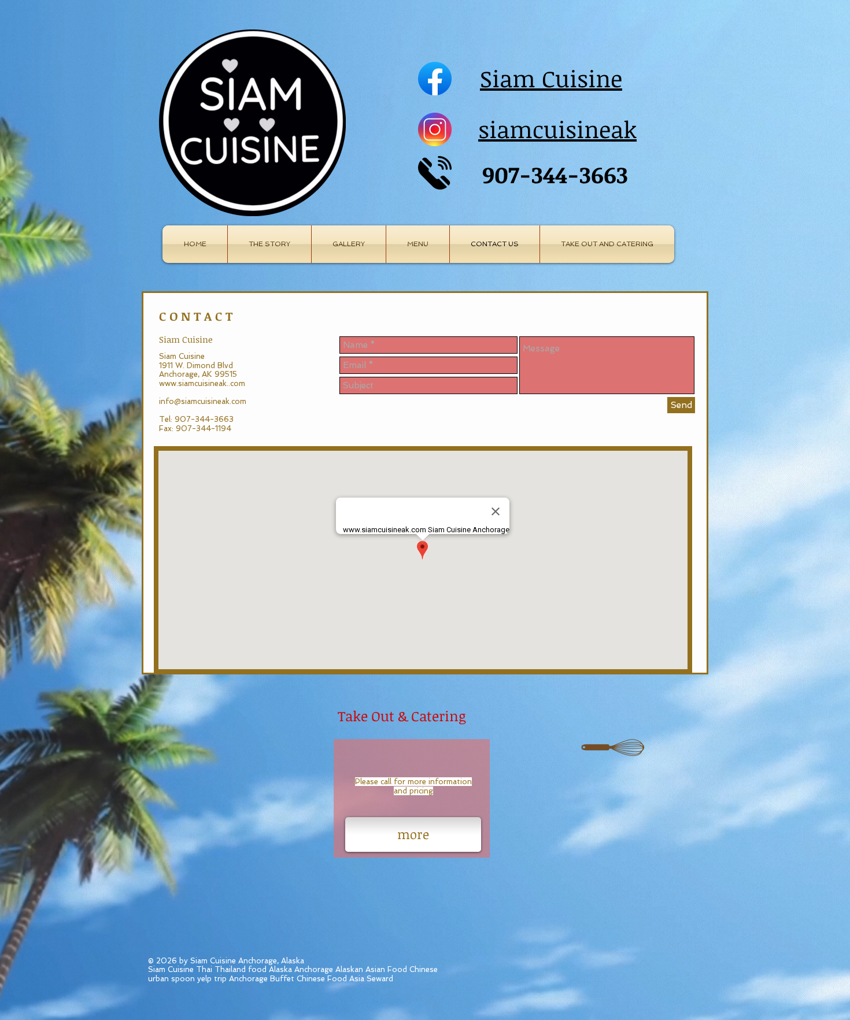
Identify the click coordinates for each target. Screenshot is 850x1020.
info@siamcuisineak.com (202, 401)
